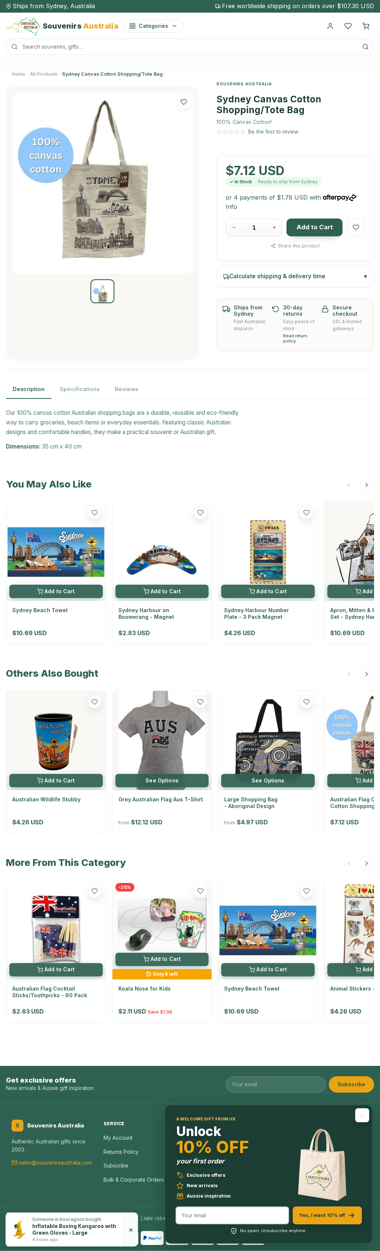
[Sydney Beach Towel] (56, 551)
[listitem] (102, 291)
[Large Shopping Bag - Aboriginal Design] (268, 740)
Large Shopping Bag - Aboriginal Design (251, 802)
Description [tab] (29, 389)
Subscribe (351, 1084)
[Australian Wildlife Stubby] (56, 740)
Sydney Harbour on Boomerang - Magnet (146, 613)
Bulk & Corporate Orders (134, 1179)
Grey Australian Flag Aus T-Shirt (160, 799)
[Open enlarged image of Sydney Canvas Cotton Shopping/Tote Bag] (102, 183)
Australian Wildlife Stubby (46, 799)
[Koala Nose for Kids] (162, 924)
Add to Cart (315, 227)
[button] (184, 101)
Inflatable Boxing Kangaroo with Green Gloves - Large (74, 1229)
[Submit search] (365, 46)
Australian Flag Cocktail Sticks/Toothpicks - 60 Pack (49, 991)
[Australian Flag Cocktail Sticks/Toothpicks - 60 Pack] (56, 929)
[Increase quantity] (274, 227)
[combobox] (190, 47)
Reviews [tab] (126, 389)
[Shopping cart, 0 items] (366, 26)
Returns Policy (121, 1152)
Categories (153, 26)
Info (231, 206)
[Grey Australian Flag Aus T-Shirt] (162, 740)
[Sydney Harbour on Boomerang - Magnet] (162, 551)
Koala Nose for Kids (144, 988)
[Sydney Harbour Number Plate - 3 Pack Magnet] (268, 551)
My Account (118, 1138)
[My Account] (330, 26)
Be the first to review (273, 132)
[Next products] (366, 484)
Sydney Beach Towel (40, 610)
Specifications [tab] (79, 389)
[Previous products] (348, 484)
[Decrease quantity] (234, 227)
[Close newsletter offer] (362, 1115)
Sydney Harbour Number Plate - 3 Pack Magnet (256, 613)
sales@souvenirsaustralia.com (55, 1162)
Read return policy (295, 339)
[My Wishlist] (348, 26)
